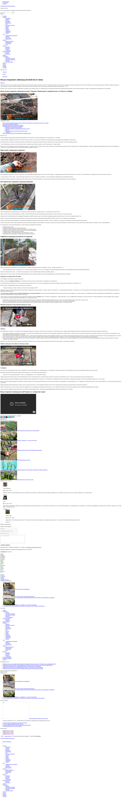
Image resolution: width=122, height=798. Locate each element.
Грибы (4, 55)
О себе (4, 3)
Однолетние (8, 43)
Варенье (7, 57)
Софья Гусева (8, 515)
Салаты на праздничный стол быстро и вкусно (13, 723)
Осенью (4, 67)
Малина (7, 49)
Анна (4, 501)
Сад (4, 34)
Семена (7, 28)
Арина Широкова (7, 488)
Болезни (7, 52)
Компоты (8, 60)
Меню (2, 13)
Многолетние (9, 42)
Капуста (7, 20)
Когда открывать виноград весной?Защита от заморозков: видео (17, 133)
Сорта (4, 64)
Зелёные (7, 19)
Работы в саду (9, 38)
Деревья (7, 36)
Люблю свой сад (8, 736)
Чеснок (7, 33)
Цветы (4, 40)
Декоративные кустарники (11, 35)
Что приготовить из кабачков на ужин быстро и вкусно (15, 722)
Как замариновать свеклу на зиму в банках (12, 726)
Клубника (8, 48)
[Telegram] (13, 417)
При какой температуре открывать (10, 124)
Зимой (4, 65)
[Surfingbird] (8, 417)
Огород (4, 17)
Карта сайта (5, 2)
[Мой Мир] (5, 417)
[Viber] (10, 417)
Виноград (8, 47)
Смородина (8, 50)
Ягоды (4, 45)
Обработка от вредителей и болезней (14, 127)
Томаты (7, 29)
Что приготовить (9, 61)
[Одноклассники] (3, 417)
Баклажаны (8, 18)
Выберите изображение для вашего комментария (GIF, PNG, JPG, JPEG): (16, 549)
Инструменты (6, 621)
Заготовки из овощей (10, 58)
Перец (7, 27)
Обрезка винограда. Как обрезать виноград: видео (16, 131)
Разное (4, 63)
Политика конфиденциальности (7, 738)
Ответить (5, 494)
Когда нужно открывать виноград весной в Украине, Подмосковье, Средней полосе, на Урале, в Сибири (25, 123)
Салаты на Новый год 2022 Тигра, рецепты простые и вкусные (17, 725)
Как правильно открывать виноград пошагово (13, 125)
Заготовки (5, 56)
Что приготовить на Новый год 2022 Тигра (38, 718)
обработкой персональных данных (33, 547)
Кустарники (8, 37)
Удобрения (8, 32)
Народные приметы (7, 658)
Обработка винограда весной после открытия (13, 126)
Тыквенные (8, 30)
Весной (4, 66)
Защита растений (6, 51)
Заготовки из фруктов (10, 59)
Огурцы (7, 26)
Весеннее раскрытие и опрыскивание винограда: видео (18, 128)
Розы (7, 44)
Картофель (8, 21)
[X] (6, 417)
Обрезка (7, 129)
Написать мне (6, 1)
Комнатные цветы (9, 41)
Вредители (8, 53)
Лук (6, 24)
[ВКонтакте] (1, 417)
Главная (4, 16)
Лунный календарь (5, 579)
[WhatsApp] (12, 417)
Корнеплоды (8, 22)
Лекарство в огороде (10, 25)
